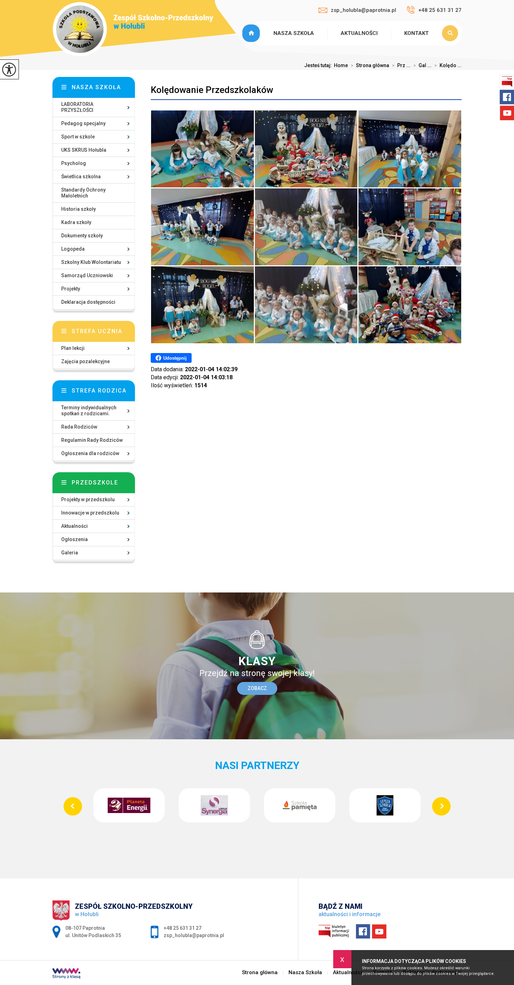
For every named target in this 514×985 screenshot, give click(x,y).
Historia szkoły (78, 209)
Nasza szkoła (96, 87)
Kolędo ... (448, 65)
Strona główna (252, 33)
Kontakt (416, 33)
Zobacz (257, 688)
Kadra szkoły (76, 222)
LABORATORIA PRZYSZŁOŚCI (77, 107)
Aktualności (359, 33)
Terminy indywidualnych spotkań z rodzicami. (88, 410)
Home (341, 65)
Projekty (70, 289)
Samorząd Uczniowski (87, 275)
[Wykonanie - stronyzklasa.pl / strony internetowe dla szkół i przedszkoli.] (66, 974)
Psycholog (73, 163)
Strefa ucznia (97, 331)
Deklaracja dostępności (88, 302)
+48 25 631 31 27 (440, 10)
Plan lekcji (73, 348)
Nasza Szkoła (293, 33)
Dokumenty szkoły (82, 235)
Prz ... (401, 65)
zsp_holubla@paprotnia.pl (363, 10)
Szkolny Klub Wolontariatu (91, 262)
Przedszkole (95, 482)
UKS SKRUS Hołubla (83, 150)
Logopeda (73, 249)
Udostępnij (175, 358)
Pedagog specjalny (83, 123)
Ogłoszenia (74, 539)
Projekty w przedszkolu (88, 499)
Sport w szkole (78, 136)
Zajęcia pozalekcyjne (85, 361)
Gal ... (422, 65)
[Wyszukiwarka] (452, 33)
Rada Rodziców (79, 427)
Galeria (69, 552)
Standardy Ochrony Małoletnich (83, 193)
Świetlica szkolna (81, 176)
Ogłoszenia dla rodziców (90, 453)
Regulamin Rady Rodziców (92, 440)
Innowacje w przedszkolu (90, 513)
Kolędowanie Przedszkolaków (212, 90)
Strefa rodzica (99, 390)
